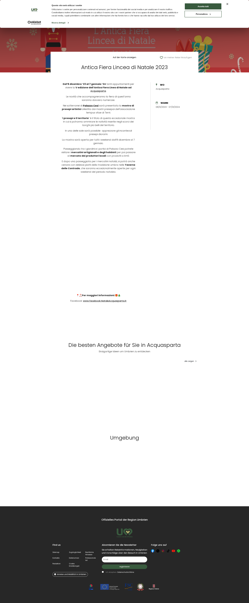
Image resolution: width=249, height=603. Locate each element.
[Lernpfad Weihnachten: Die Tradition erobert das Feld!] (211, 397)
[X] (157, 550)
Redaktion (57, 564)
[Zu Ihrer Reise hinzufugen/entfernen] (67, 369)
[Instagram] (163, 550)
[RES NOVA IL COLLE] (81, 397)
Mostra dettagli (58, 23)
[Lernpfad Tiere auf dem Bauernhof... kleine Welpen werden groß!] (156, 397)
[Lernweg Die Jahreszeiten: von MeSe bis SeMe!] (182, 397)
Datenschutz (74, 558)
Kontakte (56, 558)
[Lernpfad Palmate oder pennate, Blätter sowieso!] (130, 397)
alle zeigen (189, 361)
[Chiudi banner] (227, 4)
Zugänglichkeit (75, 552)
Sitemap (56, 552)
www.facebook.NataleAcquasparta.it (104, 300)
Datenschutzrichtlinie (125, 572)
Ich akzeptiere (120, 572)
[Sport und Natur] (61, 397)
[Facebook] (152, 550)
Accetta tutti (203, 6)
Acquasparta (98, 91)
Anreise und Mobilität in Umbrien (71, 574)
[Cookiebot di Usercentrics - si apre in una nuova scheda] (34, 23)
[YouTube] (173, 550)
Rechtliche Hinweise (89, 553)
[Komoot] (178, 550)
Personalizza (202, 14)
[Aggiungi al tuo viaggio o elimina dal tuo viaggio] (83, 454)
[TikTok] (168, 550)
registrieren (124, 566)
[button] (74, 565)
